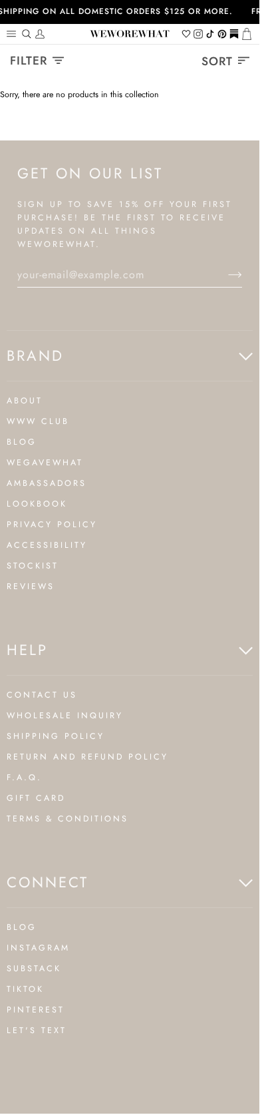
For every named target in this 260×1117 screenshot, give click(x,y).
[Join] (224, 275)
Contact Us (42, 695)
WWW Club (38, 421)
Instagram (38, 948)
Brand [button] (35, 355)
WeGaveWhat (45, 463)
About (25, 401)
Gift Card (36, 798)
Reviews (31, 586)
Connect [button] (47, 882)
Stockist (33, 566)
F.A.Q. (24, 777)
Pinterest (36, 1010)
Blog (22, 442)
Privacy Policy (52, 525)
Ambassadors (46, 483)
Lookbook (37, 504)
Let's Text (36, 1030)
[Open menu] (13, 34)
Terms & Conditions (67, 819)
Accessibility (47, 545)
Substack (34, 969)
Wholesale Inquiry (65, 716)
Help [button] (27, 649)
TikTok (25, 989)
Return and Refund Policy (87, 757)
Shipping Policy (55, 736)
